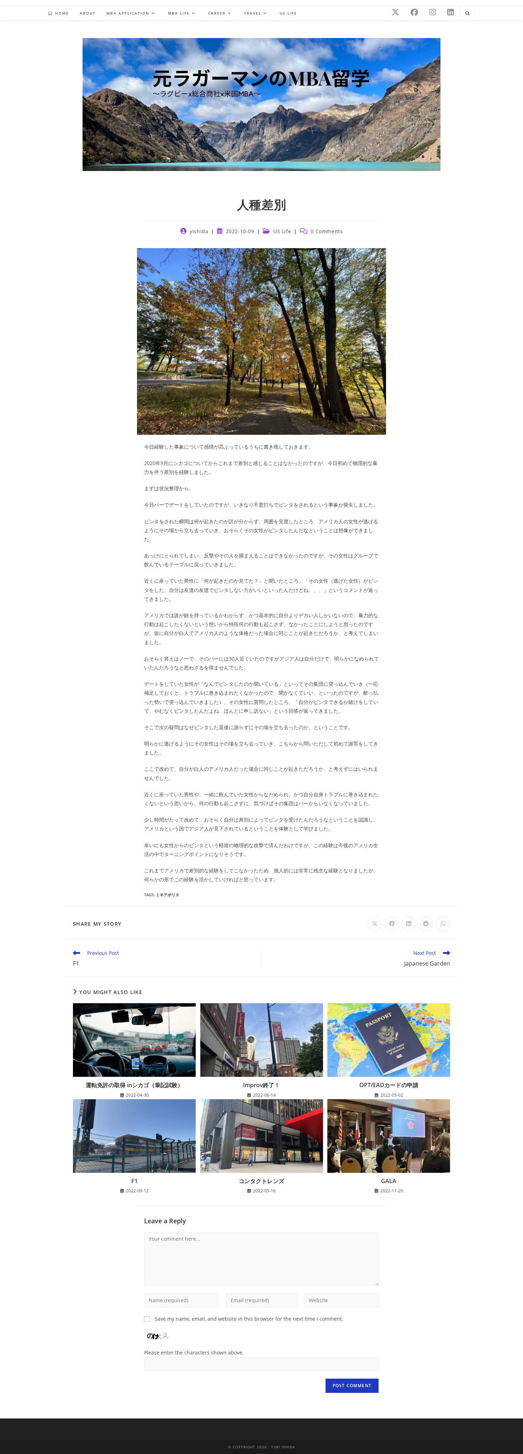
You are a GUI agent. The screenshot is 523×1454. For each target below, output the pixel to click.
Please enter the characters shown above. (194, 1352)
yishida (199, 231)
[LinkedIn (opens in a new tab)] (450, 12)
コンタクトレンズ (261, 1181)
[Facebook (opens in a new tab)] (414, 12)
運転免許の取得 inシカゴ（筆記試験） (134, 1085)
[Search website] (467, 13)
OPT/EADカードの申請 (388, 1085)
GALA (388, 1181)
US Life (282, 231)
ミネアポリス (167, 894)
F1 (134, 1181)
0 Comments (327, 231)
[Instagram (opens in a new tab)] (433, 12)
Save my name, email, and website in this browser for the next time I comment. (249, 1318)
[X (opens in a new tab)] (395, 12)
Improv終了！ (261, 1085)
